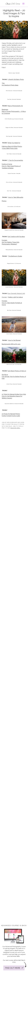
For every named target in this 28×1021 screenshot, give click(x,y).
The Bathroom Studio (15, 256)
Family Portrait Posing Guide (11, 416)
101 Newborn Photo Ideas (10, 85)
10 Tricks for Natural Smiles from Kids (14, 394)
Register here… (15, 428)
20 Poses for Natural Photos (11, 414)
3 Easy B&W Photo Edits (10, 148)
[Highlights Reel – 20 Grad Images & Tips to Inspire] (14, 30)
